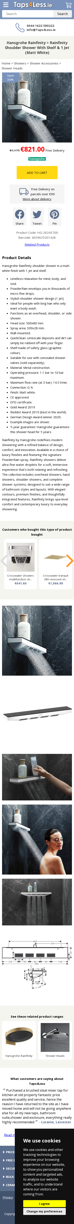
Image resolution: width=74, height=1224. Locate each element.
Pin (54, 223)
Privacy (8, 1197)
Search (62, 14)
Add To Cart (37, 173)
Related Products (37, 244)
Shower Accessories (44, 63)
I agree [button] (44, 1204)
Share (20, 223)
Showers (20, 63)
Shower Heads (12, 68)
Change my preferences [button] (44, 1211)
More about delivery (37, 199)
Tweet (37, 223)
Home (6, 63)
